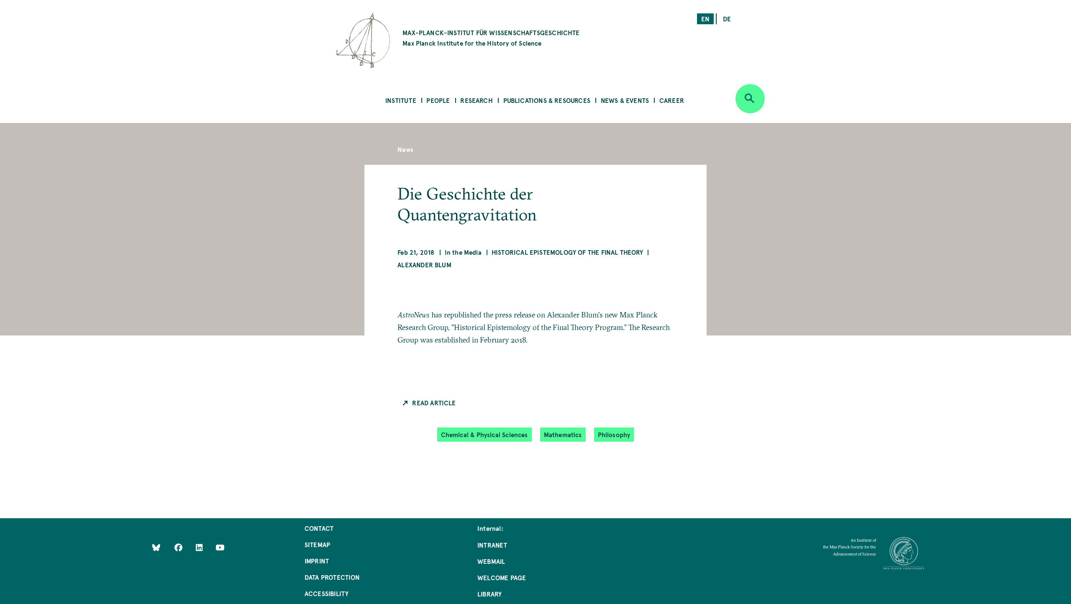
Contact (319, 528)
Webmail (491, 561)
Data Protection (332, 577)
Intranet (492, 544)
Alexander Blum (424, 264)
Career (671, 100)
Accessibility (326, 593)
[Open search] (750, 98)
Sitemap (317, 544)
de (727, 18)
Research (476, 100)
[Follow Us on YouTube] (219, 547)
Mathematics (563, 434)
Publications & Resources (546, 100)
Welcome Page (501, 577)
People (438, 100)
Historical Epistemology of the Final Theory (567, 252)
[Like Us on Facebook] (179, 547)
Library (489, 593)
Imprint (317, 560)
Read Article (434, 402)
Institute (400, 100)
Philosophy (614, 434)
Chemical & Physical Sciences (484, 434)
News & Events (625, 100)
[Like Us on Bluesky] (156, 547)
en (705, 18)
